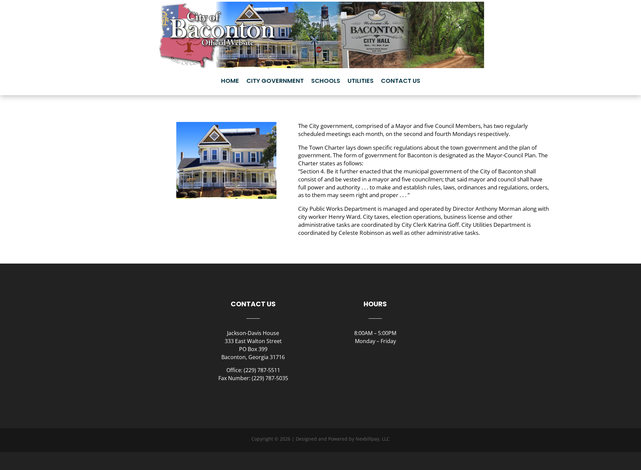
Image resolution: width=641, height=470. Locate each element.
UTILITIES (361, 80)
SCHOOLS (325, 80)
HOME (230, 80)
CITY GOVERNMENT (275, 80)
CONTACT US (400, 80)
